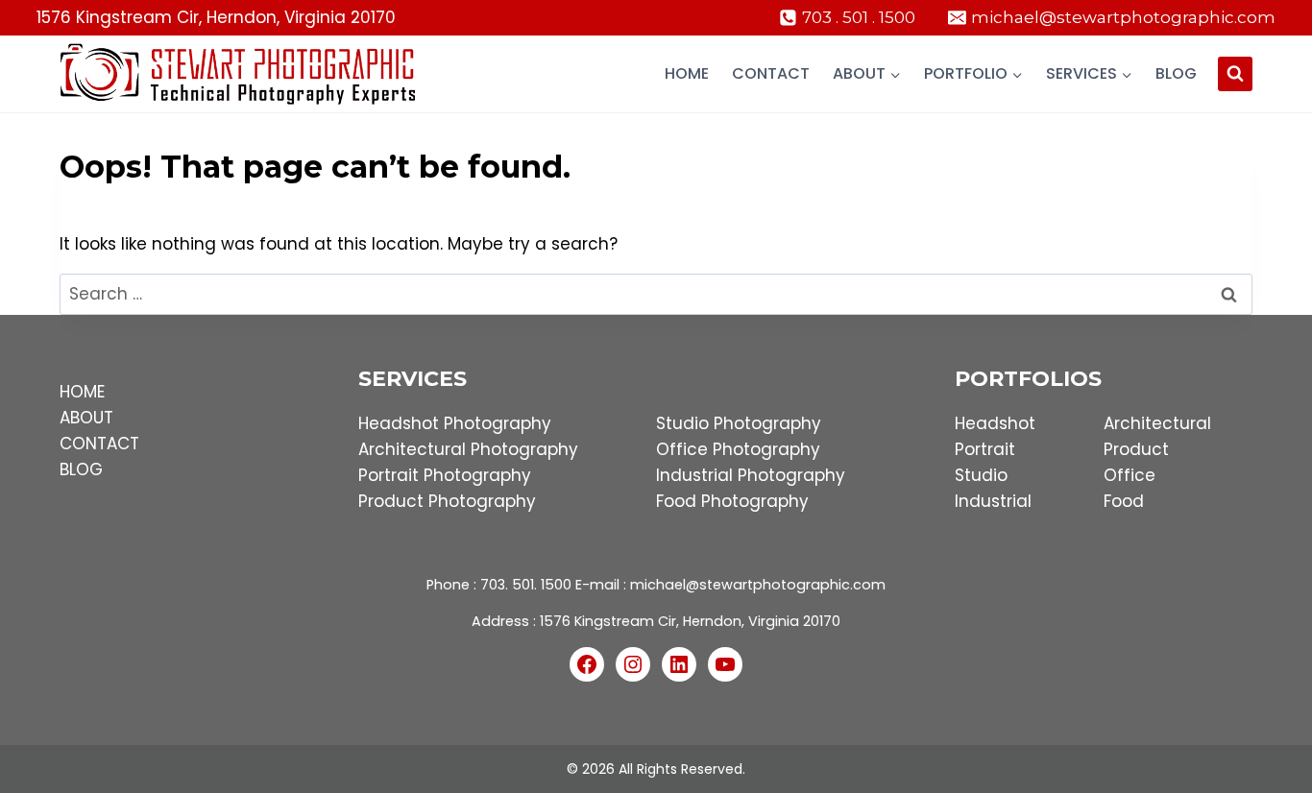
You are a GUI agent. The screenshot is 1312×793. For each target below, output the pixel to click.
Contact (771, 73)
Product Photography (447, 501)
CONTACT (99, 443)
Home (687, 73)
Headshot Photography (454, 423)
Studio (981, 475)
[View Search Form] (1235, 74)
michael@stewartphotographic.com (758, 584)
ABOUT (86, 417)
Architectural (1157, 423)
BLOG (81, 469)
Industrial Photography (750, 475)
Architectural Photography (468, 449)
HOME (82, 391)
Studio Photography (738, 423)
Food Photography (732, 501)
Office (1129, 475)
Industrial (993, 501)
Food (1124, 501)
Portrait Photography (444, 475)
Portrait (985, 449)
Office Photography (738, 449)
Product (1136, 449)
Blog (1176, 73)
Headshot (995, 423)
